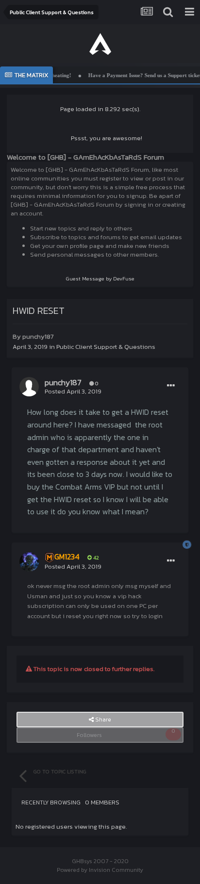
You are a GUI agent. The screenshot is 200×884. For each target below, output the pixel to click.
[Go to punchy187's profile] (29, 386)
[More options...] (171, 386)
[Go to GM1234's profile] (29, 562)
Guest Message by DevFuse (100, 278)
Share (102, 719)
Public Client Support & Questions (105, 346)
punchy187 (37, 336)
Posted (73, 391)
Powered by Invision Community (100, 870)
